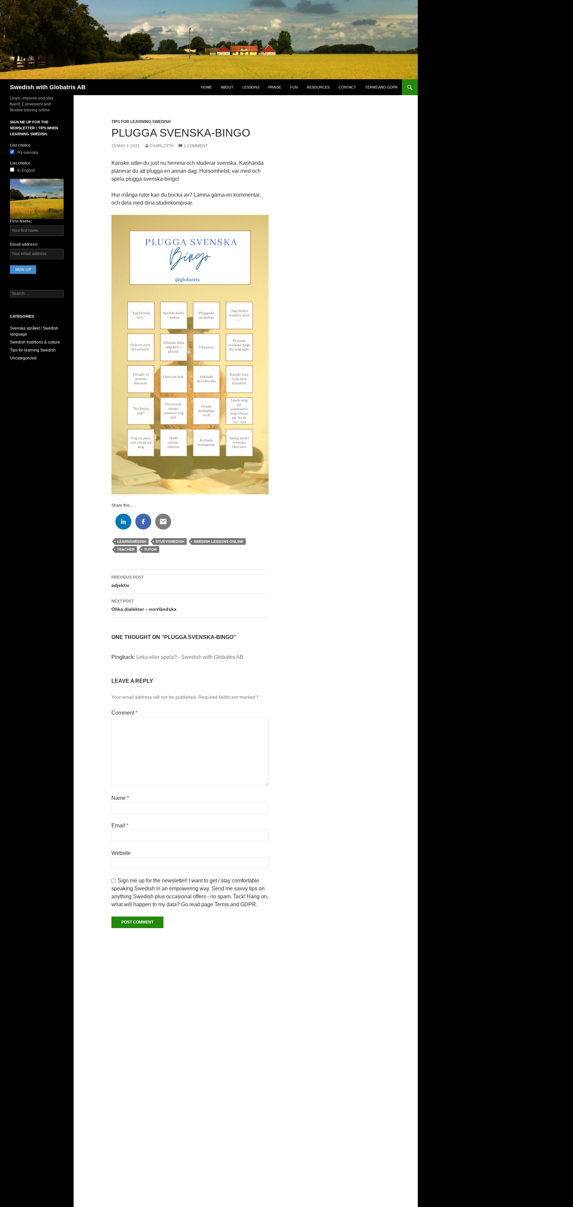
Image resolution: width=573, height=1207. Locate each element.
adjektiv (127, 581)
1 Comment (196, 146)
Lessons (250, 87)
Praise (274, 87)
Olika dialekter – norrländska (143, 605)
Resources (318, 87)
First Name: (21, 221)
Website (121, 853)
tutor (150, 549)
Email (119, 825)
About (227, 87)
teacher (126, 549)
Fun (294, 87)
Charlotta (161, 146)
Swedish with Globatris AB (48, 87)
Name (120, 798)
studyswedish (170, 541)
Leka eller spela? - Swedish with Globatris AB (189, 657)
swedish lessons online (218, 541)
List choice (20, 145)
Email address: (24, 244)
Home (206, 87)
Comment (124, 713)
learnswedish (131, 541)
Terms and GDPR (381, 87)
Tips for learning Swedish (141, 121)
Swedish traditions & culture (35, 342)
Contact (347, 87)
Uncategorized (23, 358)
